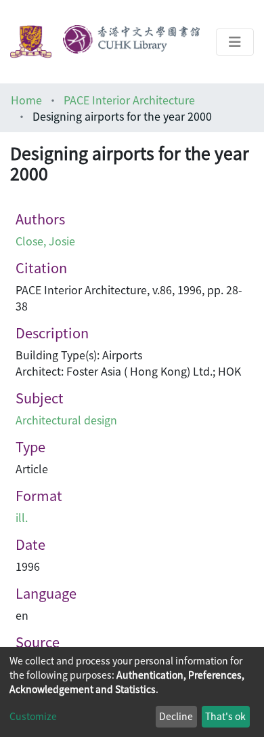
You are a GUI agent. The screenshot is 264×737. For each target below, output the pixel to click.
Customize (33, 716)
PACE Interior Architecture (129, 100)
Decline (176, 716)
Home (26, 100)
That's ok (225, 716)
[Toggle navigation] (235, 42)
